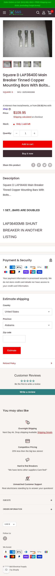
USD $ (7, 524)
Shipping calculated (22, 117)
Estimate (11, 350)
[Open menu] (4, 12)
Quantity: (7, 133)
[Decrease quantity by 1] (16, 133)
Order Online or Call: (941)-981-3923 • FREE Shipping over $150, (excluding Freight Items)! (27, 3)
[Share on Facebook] (33, 165)
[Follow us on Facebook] (5, 538)
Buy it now (27, 153)
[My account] (43, 12)
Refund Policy (9, 363)
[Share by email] (50, 165)
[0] (49, 12)
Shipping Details (44, 432)
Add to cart (27, 144)
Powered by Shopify (11, 570)
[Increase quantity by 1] (34, 133)
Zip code (7, 332)
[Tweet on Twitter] (44, 165)
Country (6, 305)
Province (7, 319)
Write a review (27, 392)
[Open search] (38, 12)
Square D (8, 92)
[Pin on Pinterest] (39, 165)
